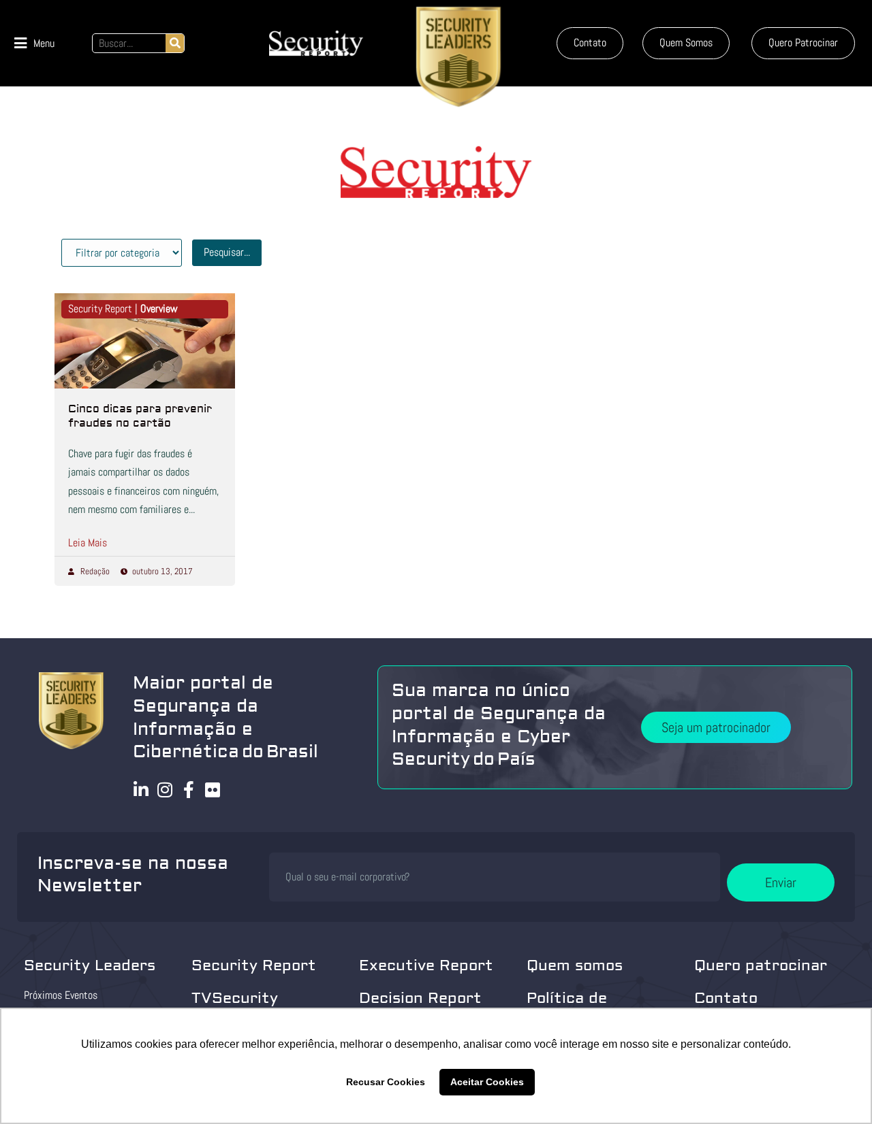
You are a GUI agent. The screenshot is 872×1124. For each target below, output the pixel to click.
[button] (34, 43)
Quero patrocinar (760, 965)
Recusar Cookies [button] (385, 1081)
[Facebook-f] (189, 789)
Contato (726, 998)
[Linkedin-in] (141, 789)
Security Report (253, 965)
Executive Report (426, 965)
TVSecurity (234, 998)
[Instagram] (165, 789)
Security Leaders (89, 965)
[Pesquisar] (175, 43)
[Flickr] (212, 789)
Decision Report (420, 998)
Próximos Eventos (60, 995)
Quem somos (575, 965)
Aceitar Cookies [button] (487, 1081)
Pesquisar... (227, 252)
